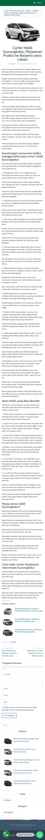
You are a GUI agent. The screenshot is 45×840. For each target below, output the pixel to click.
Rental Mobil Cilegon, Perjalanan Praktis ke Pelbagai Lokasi (27, 620)
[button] (39, 834)
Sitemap (28, 825)
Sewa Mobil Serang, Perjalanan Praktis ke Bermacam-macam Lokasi (29, 609)
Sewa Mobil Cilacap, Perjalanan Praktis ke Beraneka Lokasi (9, 652)
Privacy (12, 825)
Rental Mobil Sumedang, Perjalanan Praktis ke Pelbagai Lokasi (28, 630)
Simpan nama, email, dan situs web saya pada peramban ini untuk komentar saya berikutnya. (19, 708)
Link (33, 825)
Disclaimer (20, 825)
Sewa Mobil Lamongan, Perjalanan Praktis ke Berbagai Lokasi (35, 652)
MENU (39, 3)
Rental (13, 642)
